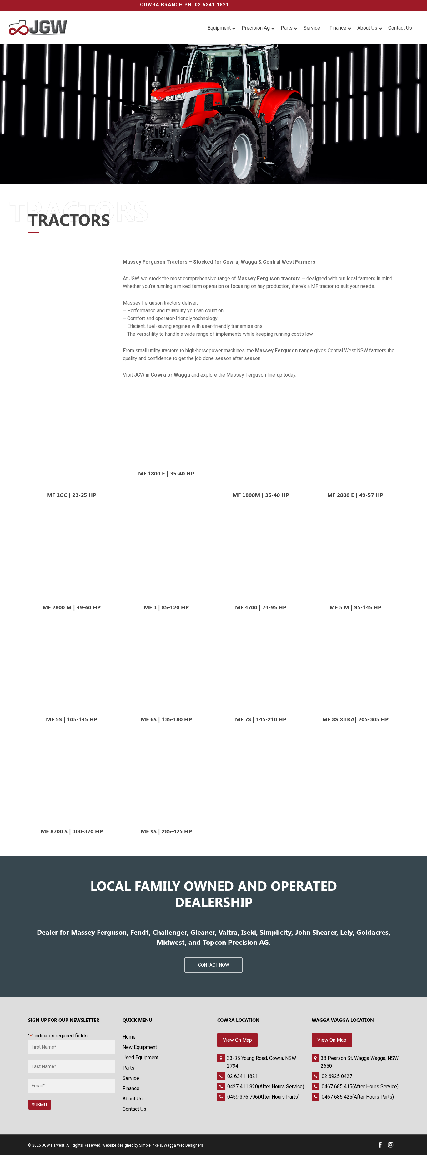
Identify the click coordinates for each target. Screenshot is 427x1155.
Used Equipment (140, 1057)
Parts (128, 1068)
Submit (40, 1105)
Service (131, 1078)
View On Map (237, 1040)
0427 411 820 (242, 1086)
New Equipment (140, 1047)
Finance (131, 1088)
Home (129, 1037)
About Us (133, 1099)
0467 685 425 (337, 1097)
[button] (213, 965)
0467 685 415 (337, 1086)
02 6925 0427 (337, 1076)
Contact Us (134, 1109)
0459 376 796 (242, 1097)
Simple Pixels (150, 1145)
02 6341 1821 (242, 1076)
